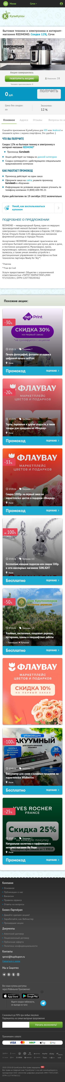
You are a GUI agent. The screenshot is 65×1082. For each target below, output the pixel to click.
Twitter (13, 974)
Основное (9, 120)
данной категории (47, 156)
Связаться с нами (11, 961)
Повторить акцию (22, 78)
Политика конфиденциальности (21, 945)
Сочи (32, 3)
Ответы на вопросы (14, 904)
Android (56, 130)
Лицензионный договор (16, 937)
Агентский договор (14, 933)
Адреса (24, 120)
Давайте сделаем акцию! (17, 914)
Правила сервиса (13, 900)
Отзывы (37, 120)
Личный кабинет (61, 3)
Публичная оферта (14, 941)
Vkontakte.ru (9, 974)
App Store (11, 996)
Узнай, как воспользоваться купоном (28, 207)
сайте (29, 180)
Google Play (30, 996)
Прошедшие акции (14, 923)
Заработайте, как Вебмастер (19, 919)
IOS (46, 130)
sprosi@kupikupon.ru (13, 956)
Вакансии (9, 896)
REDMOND (28, 147)
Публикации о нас (13, 892)
